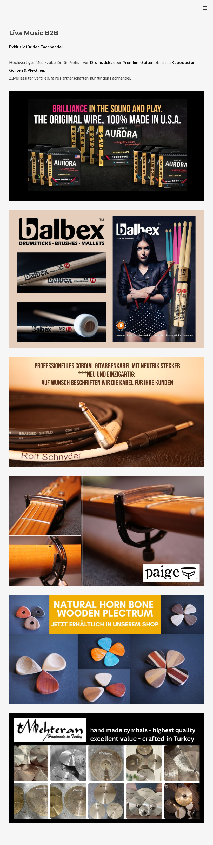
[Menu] (205, 8)
